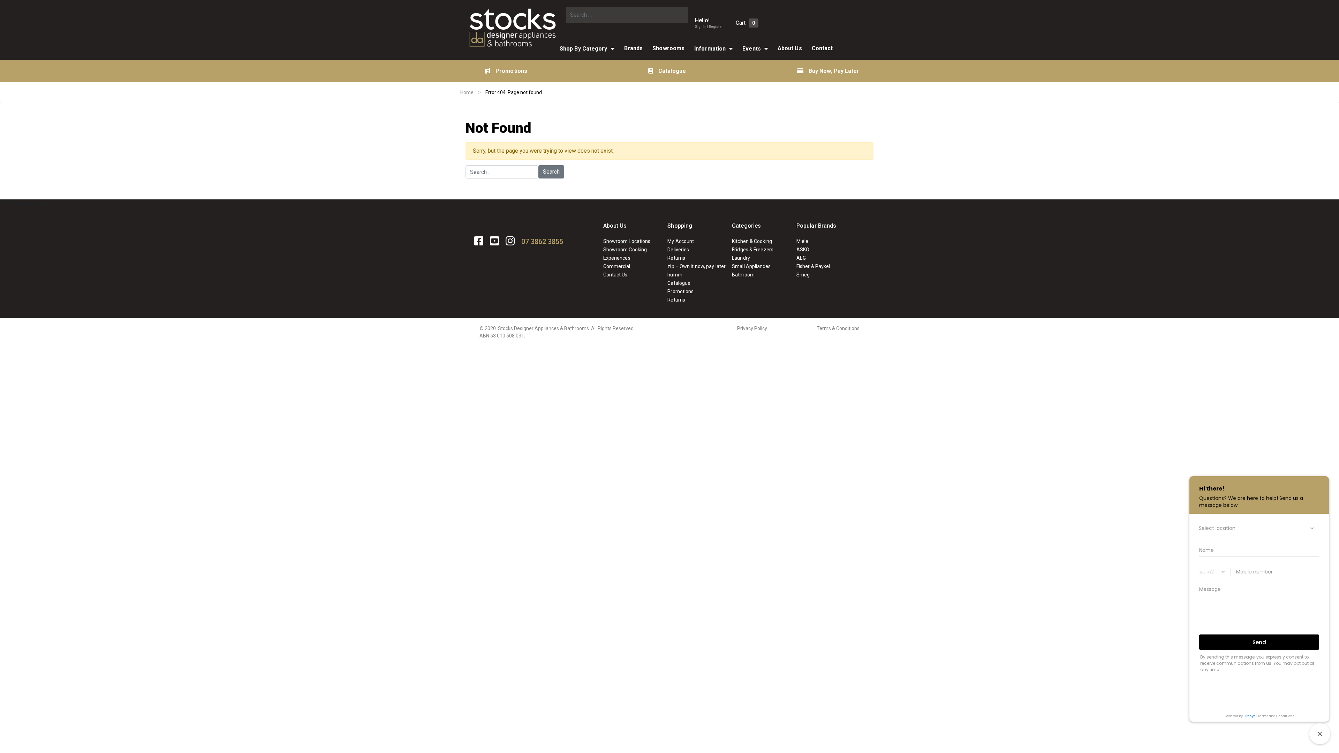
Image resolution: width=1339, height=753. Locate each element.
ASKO (802, 249)
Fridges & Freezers (752, 249)
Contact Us (615, 274)
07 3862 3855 (542, 241)
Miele (802, 241)
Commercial (616, 266)
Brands (633, 48)
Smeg (803, 274)
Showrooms (668, 48)
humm (674, 274)
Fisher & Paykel (813, 266)
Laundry (741, 258)
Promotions (511, 71)
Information (710, 48)
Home (467, 92)
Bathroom (743, 274)
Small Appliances (751, 266)
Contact (822, 48)
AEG (801, 258)
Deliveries (678, 249)
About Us (790, 48)
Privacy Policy (752, 328)
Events (751, 48)
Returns (676, 258)
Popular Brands (816, 225)
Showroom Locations (627, 241)
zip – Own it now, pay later (696, 266)
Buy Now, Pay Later (834, 71)
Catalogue (672, 71)
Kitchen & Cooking (752, 241)
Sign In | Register (709, 27)
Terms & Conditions (838, 328)
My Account (680, 241)
